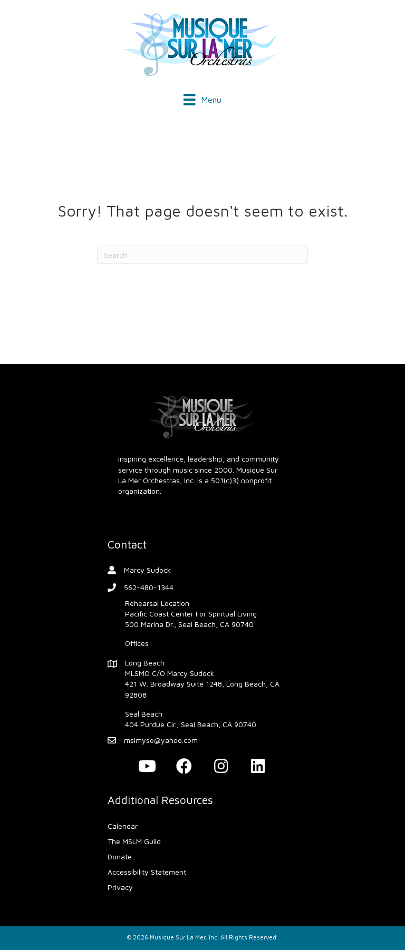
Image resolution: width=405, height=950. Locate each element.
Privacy (120, 887)
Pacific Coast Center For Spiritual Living (191, 613)
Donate (120, 856)
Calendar (123, 825)
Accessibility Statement (147, 871)
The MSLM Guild (134, 841)
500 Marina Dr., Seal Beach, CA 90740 (189, 624)
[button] (147, 766)
